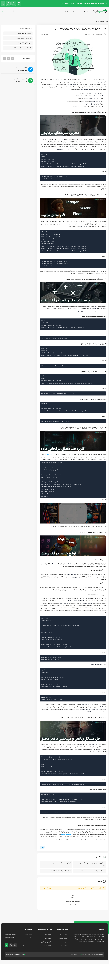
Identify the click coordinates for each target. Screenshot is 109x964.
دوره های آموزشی (84, 11)
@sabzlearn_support (10, 934)
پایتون (96, 21)
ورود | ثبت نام (6, 11)
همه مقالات (102, 21)
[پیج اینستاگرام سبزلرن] (11, 945)
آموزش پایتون (47, 945)
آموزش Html (47, 938)
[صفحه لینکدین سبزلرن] (15, 945)
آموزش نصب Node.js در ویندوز (24, 33)
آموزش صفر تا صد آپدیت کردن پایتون (61, 863)
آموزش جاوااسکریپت (45, 942)
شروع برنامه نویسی (70, 11)
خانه (107, 21)
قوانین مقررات (63, 934)
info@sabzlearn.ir (9, 937)
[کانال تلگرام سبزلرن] (6, 945)
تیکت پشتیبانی (63, 938)
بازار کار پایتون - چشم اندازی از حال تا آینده (60, 871)
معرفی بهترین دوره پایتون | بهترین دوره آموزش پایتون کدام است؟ (89, 864)
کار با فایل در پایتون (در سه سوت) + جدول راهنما (92, 871)
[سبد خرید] (14, 11)
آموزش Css (48, 934)
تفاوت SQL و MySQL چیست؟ (24, 43)
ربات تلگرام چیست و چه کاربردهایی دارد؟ (22, 48)
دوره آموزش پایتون (66, 834)
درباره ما (54, 11)
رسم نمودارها (48, 454)
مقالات (60, 11)
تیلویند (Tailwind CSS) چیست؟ (24, 38)
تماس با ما (64, 945)
